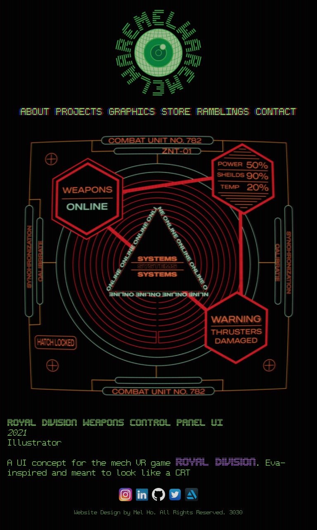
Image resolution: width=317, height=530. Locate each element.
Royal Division (216, 462)
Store (176, 112)
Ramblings (223, 112)
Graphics (132, 112)
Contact (276, 112)
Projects (79, 112)
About (35, 112)
